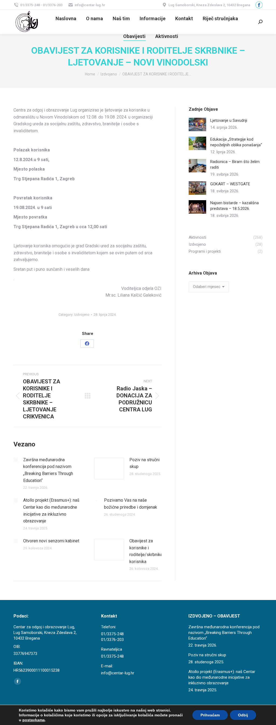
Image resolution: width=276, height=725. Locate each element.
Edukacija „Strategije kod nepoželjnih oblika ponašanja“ (236, 142)
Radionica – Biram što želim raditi (235, 164)
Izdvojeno (81, 315)
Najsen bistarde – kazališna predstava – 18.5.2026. (234, 205)
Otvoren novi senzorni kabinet (51, 540)
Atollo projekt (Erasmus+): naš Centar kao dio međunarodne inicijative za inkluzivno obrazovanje (51, 510)
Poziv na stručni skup (144, 463)
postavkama (33, 720)
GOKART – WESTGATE (230, 184)
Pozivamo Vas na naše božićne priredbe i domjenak (130, 504)
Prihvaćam (210, 715)
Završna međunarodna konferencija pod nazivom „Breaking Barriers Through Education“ (48, 470)
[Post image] (15, 460)
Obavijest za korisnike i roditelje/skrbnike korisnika (146, 551)
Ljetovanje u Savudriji (228, 120)
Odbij (243, 715)
